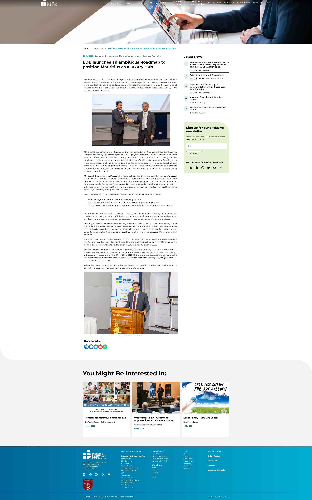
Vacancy (186, 468)
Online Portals (243, 3)
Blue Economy (126, 461)
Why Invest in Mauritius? (178, 2)
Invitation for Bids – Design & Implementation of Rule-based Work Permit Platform (208, 86)
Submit (194, 154)
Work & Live (229, 3)
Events (185, 456)
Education (125, 463)
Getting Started (114, 3)
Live (153, 475)
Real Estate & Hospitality (130, 480)
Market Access (157, 454)
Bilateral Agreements (159, 456)
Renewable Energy (128, 482)
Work (154, 470)
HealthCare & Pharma (129, 470)
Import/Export (214, 3)
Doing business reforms (160, 458)
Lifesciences (125, 475)
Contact (142, 3)
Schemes (131, 3)
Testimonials (188, 463)
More (267, 3)
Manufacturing (126, 485)
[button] (86, 302)
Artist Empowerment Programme (207, 75)
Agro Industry (126, 458)
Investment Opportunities (197, 2)
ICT (122, 473)
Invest (154, 468)
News (185, 454)
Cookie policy (212, 497)
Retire (154, 477)
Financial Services (127, 466)
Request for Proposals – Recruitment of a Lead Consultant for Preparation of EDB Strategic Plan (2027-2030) (209, 64)
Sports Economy (127, 487)
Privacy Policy (224, 497)
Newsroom (98, 48)
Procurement (188, 461)
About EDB (258, 3)
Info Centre (187, 466)
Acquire (155, 472)
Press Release (188, 458)
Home (165, 3)
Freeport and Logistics (129, 468)
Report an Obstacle (216, 470)
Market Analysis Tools (159, 461)
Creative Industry (127, 478)
